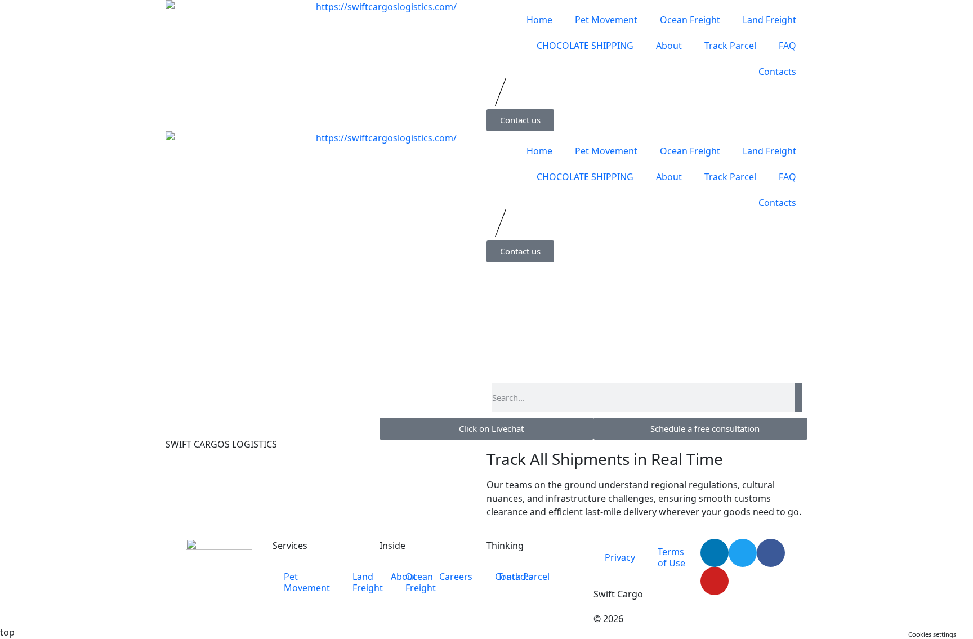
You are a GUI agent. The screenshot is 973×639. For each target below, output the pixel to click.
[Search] (798, 397)
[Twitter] (743, 553)
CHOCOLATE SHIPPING (585, 45)
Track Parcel (730, 45)
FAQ (787, 45)
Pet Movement (606, 20)
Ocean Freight (690, 20)
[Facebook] (771, 553)
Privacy (620, 557)
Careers (455, 576)
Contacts (777, 71)
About (669, 45)
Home (539, 20)
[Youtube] (714, 581)
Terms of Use (671, 557)
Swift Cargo (618, 594)
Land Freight (769, 20)
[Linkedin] (714, 553)
